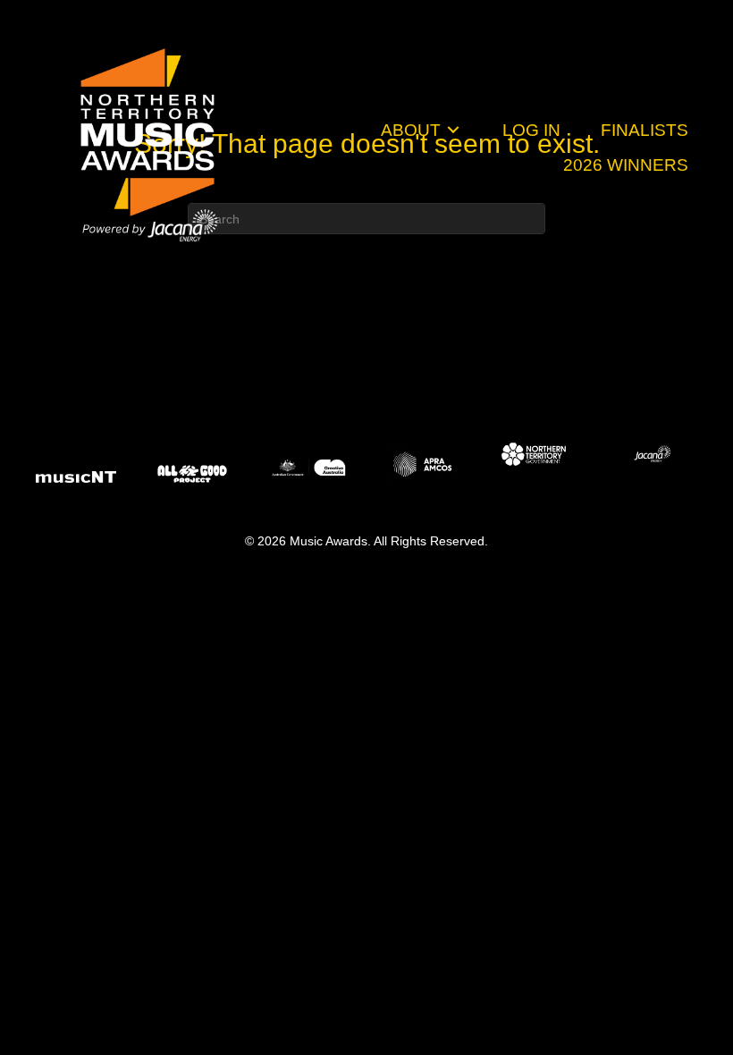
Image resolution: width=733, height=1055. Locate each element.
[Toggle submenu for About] (453, 130)
